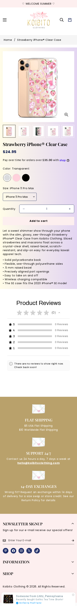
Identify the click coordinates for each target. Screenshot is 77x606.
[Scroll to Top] (70, 586)
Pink (16, 177)
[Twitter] (29, 551)
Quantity (9, 209)
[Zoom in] (66, 114)
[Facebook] (13, 551)
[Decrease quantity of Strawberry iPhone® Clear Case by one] (23, 209)
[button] (69, 20)
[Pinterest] (5, 551)
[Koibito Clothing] (38, 19)
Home (8, 40)
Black (26, 177)
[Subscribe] (70, 540)
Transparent (7, 177)
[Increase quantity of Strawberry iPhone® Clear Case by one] (69, 209)
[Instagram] (21, 551)
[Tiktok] (37, 551)
